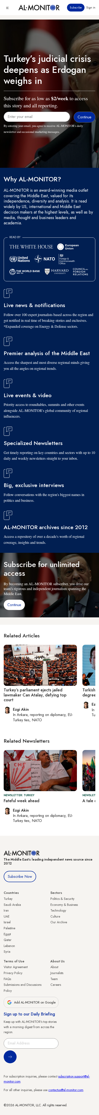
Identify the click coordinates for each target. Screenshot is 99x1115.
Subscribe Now (20, 876)
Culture (55, 916)
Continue (14, 604)
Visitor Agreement (16, 967)
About (54, 967)
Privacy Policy (13, 973)
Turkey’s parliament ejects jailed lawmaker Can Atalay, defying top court (35, 695)
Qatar (8, 940)
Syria (7, 951)
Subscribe (76, 8)
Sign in (90, 8)
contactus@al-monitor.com (65, 1090)
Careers (55, 984)
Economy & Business (64, 904)
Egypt (7, 934)
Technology (58, 910)
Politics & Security (62, 898)
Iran (6, 910)
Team (54, 979)
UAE (6, 916)
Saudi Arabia (12, 904)
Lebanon (9, 946)
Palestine (9, 928)
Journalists (56, 973)
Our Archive (58, 922)
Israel (7, 922)
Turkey (8, 898)
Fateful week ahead (21, 801)
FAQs (7, 979)
